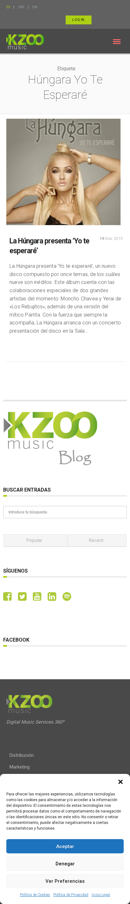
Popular (34, 540)
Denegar (65, 864)
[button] (120, 782)
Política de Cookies (35, 895)
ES (8, 7)
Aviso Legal (101, 895)
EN (34, 7)
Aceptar (65, 846)
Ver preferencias (65, 881)
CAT (21, 7)
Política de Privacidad (70, 895)
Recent (96, 540)
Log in (78, 20)
